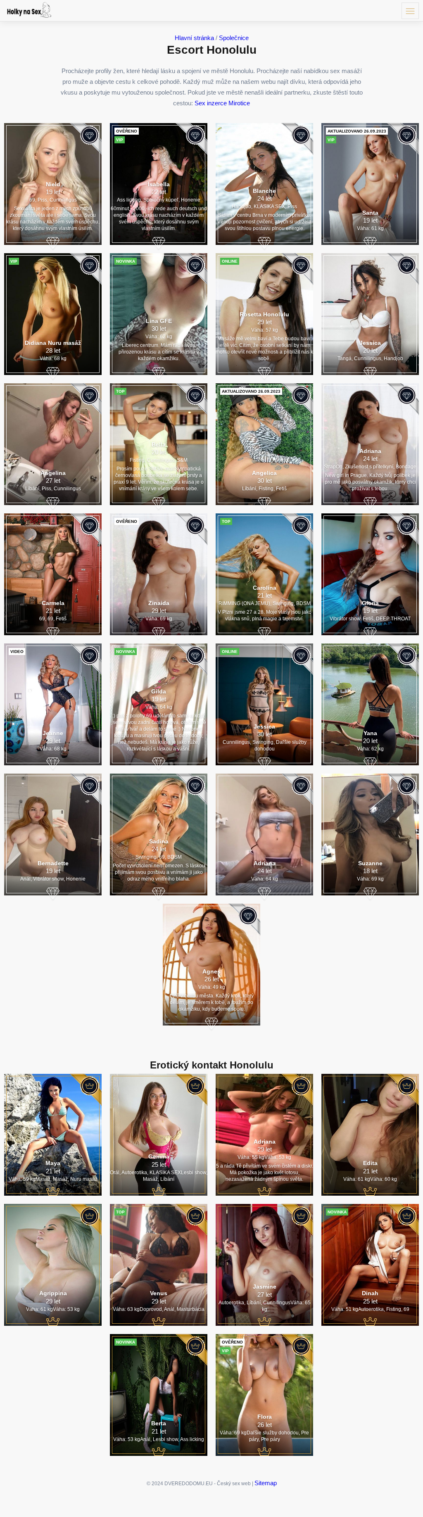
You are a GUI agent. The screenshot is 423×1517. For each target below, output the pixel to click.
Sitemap (265, 1482)
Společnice (234, 37)
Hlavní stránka (194, 37)
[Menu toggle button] (410, 10)
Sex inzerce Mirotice (222, 103)
